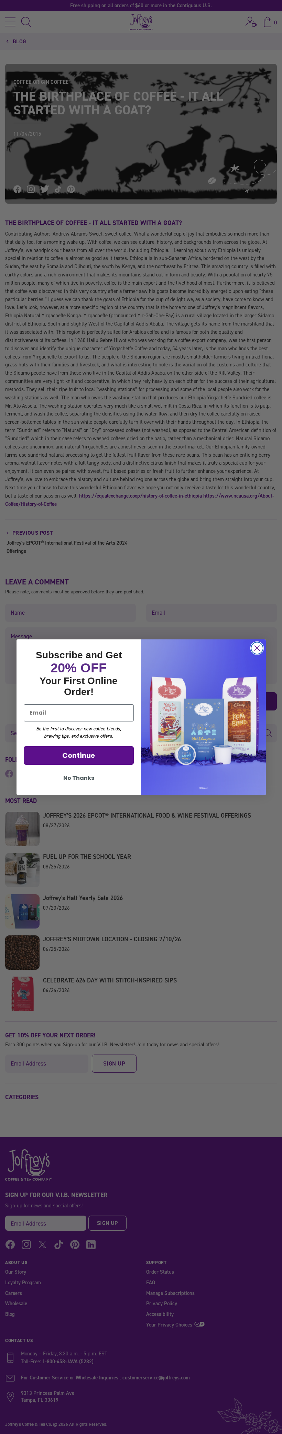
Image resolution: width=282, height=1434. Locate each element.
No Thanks (78, 778)
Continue (78, 755)
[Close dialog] (257, 648)
